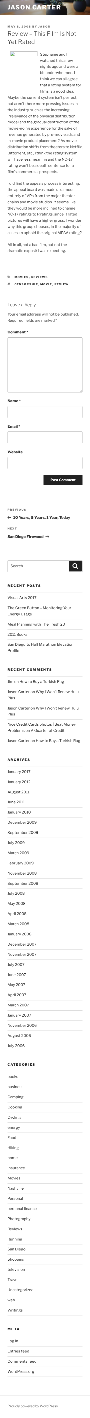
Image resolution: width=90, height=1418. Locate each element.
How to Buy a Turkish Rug (42, 681)
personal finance (22, 1208)
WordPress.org (21, 1371)
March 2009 (18, 853)
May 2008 (17, 903)
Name (14, 401)
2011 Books (18, 634)
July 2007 (16, 964)
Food (12, 1137)
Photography (19, 1219)
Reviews (39, 277)
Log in (13, 1341)
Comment (18, 332)
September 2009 (23, 832)
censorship (26, 284)
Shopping (16, 1259)
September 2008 (23, 883)
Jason (44, 26)
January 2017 (19, 772)
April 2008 (17, 914)
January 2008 (20, 934)
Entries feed (18, 1351)
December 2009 (22, 822)
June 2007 (17, 975)
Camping (16, 1097)
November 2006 (22, 1025)
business (16, 1087)
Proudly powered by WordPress (33, 1406)
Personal (15, 1198)
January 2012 (19, 782)
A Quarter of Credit (47, 730)
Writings (15, 1310)
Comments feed (22, 1361)
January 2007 (19, 1015)
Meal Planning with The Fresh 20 (36, 624)
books (13, 1076)
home (13, 1158)
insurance (16, 1168)
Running (15, 1239)
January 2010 (19, 812)
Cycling (14, 1117)
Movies (21, 277)
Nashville (16, 1188)
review (61, 284)
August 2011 (19, 792)
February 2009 (21, 863)
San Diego (17, 1249)
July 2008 (16, 893)
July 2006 (16, 1046)
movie (46, 284)
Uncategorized (21, 1290)
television (16, 1269)
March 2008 (18, 924)
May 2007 (16, 985)
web (11, 1300)
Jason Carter (34, 7)
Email (14, 426)
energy (14, 1127)
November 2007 (22, 954)
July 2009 (16, 843)
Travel (13, 1279)
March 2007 (18, 1005)
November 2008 (22, 873)
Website (15, 452)
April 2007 (17, 995)
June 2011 (16, 802)
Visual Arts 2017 (22, 598)
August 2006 (19, 1035)
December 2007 (22, 944)
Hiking (13, 1148)
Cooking (15, 1107)
